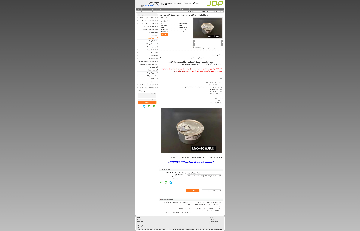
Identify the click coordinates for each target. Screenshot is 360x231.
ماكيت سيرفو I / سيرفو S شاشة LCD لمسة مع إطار (208, 202)
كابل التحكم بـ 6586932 (184, 208)
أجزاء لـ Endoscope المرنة (151, 20)
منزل (139, 9)
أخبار (192, 9)
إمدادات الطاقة (154, 58)
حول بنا (151, 9)
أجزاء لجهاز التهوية (151, 11)
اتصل (146, 102)
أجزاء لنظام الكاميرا (153, 70)
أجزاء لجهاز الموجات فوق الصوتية (150, 17)
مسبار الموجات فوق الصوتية (151, 29)
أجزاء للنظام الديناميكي (152, 26)
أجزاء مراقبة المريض (153, 49)
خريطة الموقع (140, 225)
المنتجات (145, 9)
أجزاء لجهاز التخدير (153, 73)
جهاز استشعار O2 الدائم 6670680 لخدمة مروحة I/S (178, 212)
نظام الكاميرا (154, 35)
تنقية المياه (155, 52)
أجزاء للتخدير (154, 67)
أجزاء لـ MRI (154, 78)
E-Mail (139, 223)
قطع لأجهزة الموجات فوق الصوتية (150, 64)
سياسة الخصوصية (218, 229)
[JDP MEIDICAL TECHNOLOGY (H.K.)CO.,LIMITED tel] (141, 108)
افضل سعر (198, 48)
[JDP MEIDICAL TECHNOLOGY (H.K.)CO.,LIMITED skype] (145, 108)
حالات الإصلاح (154, 41)
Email (150, 4)
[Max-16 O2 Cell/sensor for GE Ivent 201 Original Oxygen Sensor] (207, 28)
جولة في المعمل (160, 9)
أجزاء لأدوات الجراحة (153, 44)
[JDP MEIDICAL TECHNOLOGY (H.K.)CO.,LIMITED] (158, 6)
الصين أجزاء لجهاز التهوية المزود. (205, 229)
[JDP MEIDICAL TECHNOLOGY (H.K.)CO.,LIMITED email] (155, 108)
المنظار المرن (154, 32)
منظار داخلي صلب (153, 76)
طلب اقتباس (156, 4)
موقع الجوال (140, 227)
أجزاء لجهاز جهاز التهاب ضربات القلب (149, 61)
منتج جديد (155, 81)
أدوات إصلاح (155, 55)
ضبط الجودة (169, 9)
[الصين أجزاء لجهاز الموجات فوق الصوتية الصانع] (215, 3)
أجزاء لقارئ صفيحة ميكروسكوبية (150, 84)
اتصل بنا (177, 9)
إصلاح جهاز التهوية (153, 46)
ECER (196, 229)
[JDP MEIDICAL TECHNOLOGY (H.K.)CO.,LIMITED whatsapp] (150, 108)
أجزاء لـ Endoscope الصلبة (151, 23)
